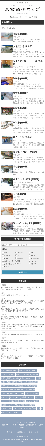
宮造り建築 (25, 405)
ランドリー (34, 264)
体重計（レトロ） (27, 397)
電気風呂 (35, 374)
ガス (9, 412)
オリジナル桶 (19, 393)
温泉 (32, 252)
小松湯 (16, 166)
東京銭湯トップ (22, 3)
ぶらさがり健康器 (32, 401)
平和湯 (16, 122)
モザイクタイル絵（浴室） (22, 409)
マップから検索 (31, 17)
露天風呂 (7, 255)
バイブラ (19, 374)
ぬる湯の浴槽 (8, 261)
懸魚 (34, 409)
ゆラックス (18, 137)
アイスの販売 (16, 386)
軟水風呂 (20, 258)
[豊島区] (24, 34)
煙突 (38, 409)
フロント (20, 252)
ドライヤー (5, 397)
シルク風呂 (27, 374)
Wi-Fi (19, 264)
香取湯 (16, 34)
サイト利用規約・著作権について (24, 425)
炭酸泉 (6, 258)
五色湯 (16, 194)
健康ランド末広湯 (21, 179)
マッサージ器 (30, 390)
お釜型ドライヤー (7, 405)
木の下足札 (39, 397)
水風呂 (33, 255)
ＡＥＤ (12, 397)
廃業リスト (6, 425)
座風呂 (3, 378)
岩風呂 (3, 382)
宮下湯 (16, 93)
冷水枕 (38, 378)
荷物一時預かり (9, 264)
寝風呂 (9, 378)
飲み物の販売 (26, 386)
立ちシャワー (30, 378)
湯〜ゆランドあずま (23, 223)
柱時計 (22, 401)
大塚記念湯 (18, 46)
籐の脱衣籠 (15, 401)
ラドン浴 (15, 378)
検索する (23, 272)
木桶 (16, 405)
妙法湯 (16, 208)
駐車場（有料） (17, 382)
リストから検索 (15, 17)
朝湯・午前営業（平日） (27, 370)
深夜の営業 (34, 382)
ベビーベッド (5, 401)
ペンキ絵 (33, 261)
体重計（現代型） (7, 393)
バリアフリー (29, 393)
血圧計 (18, 397)
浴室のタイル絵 (6, 409)
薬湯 (18, 261)
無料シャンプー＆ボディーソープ (12, 390)
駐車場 (6, 266)
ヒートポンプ (17, 412)
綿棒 (37, 393)
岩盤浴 (26, 382)
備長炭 (22, 378)
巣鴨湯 (16, 78)
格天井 (32, 405)
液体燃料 (4, 412)
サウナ (19, 255)
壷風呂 (9, 382)
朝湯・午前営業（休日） (9, 370)
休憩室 (34, 386)
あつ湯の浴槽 (35, 258)
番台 (5, 252)
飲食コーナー (5, 386)
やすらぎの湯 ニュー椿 (25, 61)
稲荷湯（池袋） (20, 152)
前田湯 (16, 108)
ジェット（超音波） (8, 374)
